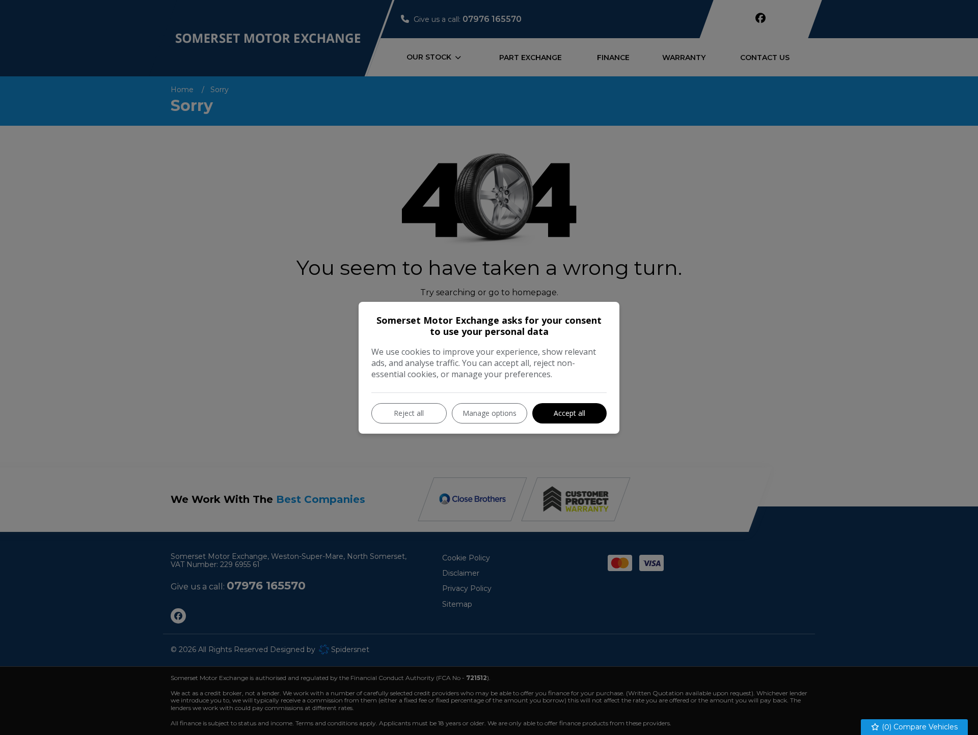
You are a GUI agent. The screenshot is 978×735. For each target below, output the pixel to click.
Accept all (569, 413)
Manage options (490, 413)
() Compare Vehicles (919, 726)
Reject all (409, 413)
